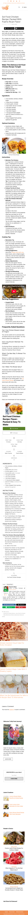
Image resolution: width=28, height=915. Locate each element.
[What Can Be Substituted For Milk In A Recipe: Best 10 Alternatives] (14, 692)
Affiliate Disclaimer (19, 911)
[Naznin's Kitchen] (5, 7)
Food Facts (14, 866)
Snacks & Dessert (14, 886)
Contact (6, 911)
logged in (11, 709)
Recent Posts (10, 584)
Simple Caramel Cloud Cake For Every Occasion (12, 644)
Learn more (8, 759)
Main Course (6, 611)
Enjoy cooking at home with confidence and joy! (14, 3)
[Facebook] (8, 1)
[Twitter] (14, 1)
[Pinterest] (11, 1)
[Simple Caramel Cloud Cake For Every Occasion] (14, 640)
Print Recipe (20, 28)
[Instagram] (19, 1)
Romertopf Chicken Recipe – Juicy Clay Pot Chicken (14, 613)
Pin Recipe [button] (15, 433)
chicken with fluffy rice (17, 252)
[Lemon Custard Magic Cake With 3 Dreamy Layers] (14, 666)
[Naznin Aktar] (5, 591)
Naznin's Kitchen (12, 589)
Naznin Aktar (13, 587)
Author (4, 584)
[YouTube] (16, 1)
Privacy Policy (12, 911)
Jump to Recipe (10, 28)
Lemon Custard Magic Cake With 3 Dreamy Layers (13, 670)
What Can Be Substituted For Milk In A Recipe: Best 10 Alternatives (14, 696)
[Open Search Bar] (19, 7)
